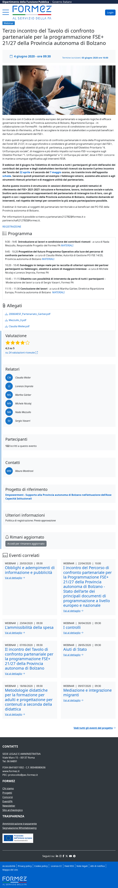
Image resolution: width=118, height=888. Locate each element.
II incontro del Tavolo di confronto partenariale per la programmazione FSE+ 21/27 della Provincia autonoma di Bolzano (29, 659)
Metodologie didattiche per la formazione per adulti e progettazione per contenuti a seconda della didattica (29, 699)
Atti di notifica (97, 866)
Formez (8, 781)
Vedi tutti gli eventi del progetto (93, 728)
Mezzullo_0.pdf (17, 320)
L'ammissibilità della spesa (29, 627)
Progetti (7, 792)
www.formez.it (11, 771)
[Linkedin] (56, 856)
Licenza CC (56, 866)
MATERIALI (67, 245)
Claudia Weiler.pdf (19, 326)
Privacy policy (25, 866)
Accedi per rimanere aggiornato (26, 543)
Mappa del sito (10, 869)
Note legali (82, 866)
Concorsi (7, 797)
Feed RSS (69, 866)
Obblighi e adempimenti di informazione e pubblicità (30, 570)
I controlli (72, 627)
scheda (6, 176)
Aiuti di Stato (75, 649)
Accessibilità (8, 866)
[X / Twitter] (66, 856)
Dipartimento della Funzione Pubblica (25, 2)
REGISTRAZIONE (11, 226)
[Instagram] (60, 856)
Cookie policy (41, 866)
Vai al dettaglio (13, 577)
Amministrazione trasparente (19, 823)
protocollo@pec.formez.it (23, 775)
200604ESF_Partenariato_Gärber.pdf (29, 314)
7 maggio (55, 172)
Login (110, 12)
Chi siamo (8, 788)
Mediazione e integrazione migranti (87, 692)
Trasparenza (13, 816)
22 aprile (25, 172)
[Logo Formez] (32, 12)
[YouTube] (70, 856)
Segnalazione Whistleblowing (19, 828)
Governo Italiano (62, 2)
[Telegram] (74, 856)
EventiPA (7, 801)
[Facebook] (63, 856)
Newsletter (8, 805)
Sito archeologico (12, 810)
